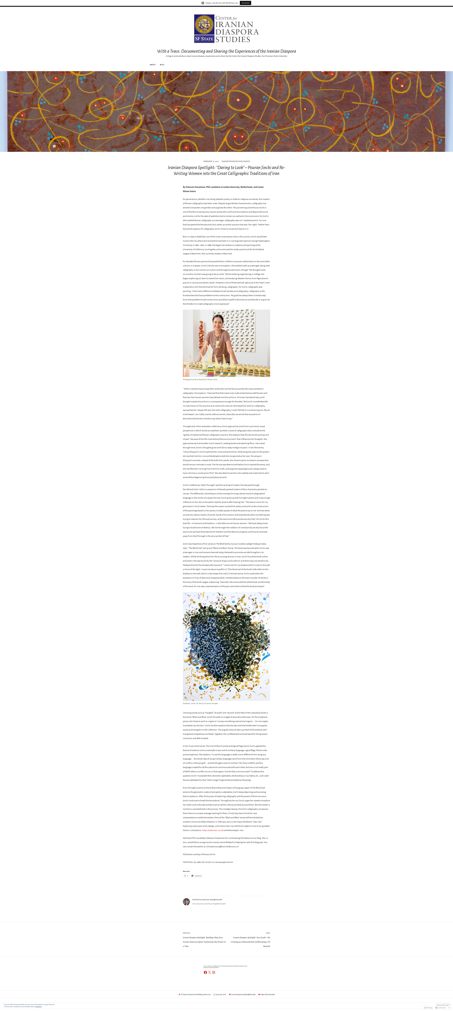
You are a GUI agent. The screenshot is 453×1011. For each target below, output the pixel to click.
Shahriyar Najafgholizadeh (236, 161)
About (153, 65)
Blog (162, 65)
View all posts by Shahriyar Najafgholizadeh (209, 904)
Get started (245, 3)
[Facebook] (205, 972)
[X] (209, 972)
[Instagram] (214, 972)
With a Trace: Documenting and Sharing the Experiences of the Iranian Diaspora (226, 51)
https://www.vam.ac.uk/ (213, 830)
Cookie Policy (38, 1006)
